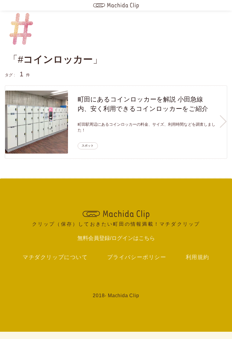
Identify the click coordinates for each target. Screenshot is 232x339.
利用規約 (197, 257)
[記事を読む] (36, 122)
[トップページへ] (116, 5)
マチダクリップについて (55, 257)
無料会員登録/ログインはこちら (116, 238)
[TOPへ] (115, 214)
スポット (88, 145)
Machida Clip (123, 295)
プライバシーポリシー (136, 257)
